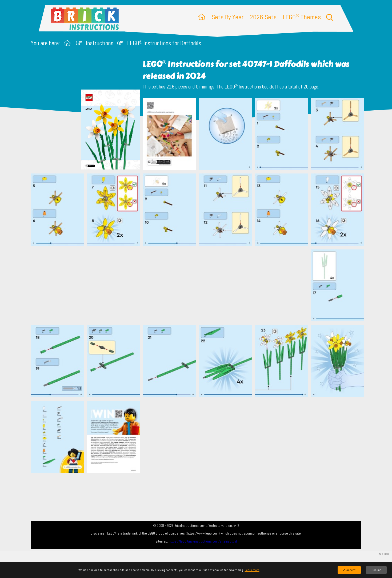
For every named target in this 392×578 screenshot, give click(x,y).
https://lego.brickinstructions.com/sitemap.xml (203, 541)
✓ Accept (349, 570)
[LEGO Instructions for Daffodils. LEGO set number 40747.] (169, 134)
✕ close (384, 553)
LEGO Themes (302, 17)
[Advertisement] (198, 285)
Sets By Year (227, 17)
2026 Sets (263, 17)
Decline (376, 570)
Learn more (252, 570)
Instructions (99, 43)
